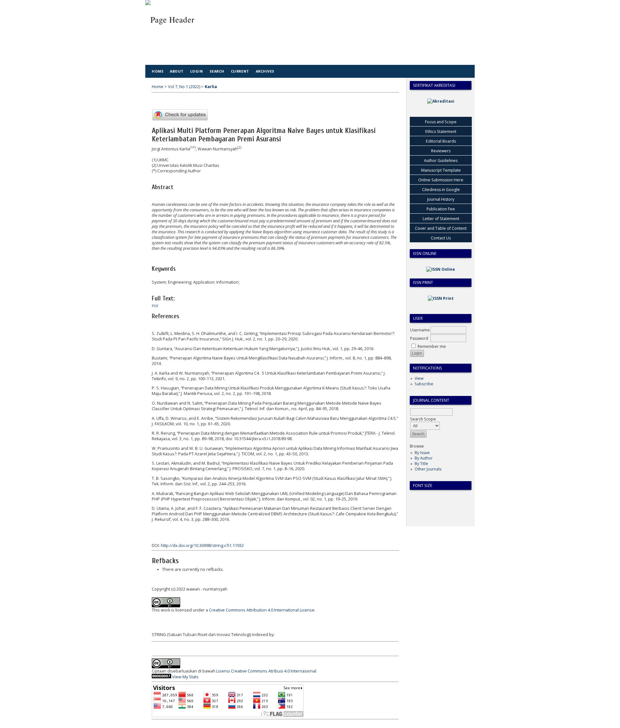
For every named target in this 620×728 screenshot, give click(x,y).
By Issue (422, 452)
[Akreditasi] (440, 101)
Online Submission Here (440, 180)
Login (196, 71)
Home (157, 71)
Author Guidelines (441, 160)
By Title (421, 463)
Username (420, 330)
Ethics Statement (440, 131)
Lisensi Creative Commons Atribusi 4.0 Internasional (266, 671)
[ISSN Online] (440, 269)
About (177, 71)
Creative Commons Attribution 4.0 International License (262, 610)
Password (419, 338)
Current (240, 71)
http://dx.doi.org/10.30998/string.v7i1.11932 (202, 545)
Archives (265, 71)
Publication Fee (441, 209)
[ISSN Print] (441, 298)
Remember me (432, 346)
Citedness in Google (441, 189)
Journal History (440, 199)
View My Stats (185, 677)
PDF (155, 306)
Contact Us (441, 238)
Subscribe (424, 384)
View (419, 378)
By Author (424, 458)
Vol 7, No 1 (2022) (184, 86)
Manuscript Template (441, 170)
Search (217, 71)
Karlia (211, 86)
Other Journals (428, 469)
